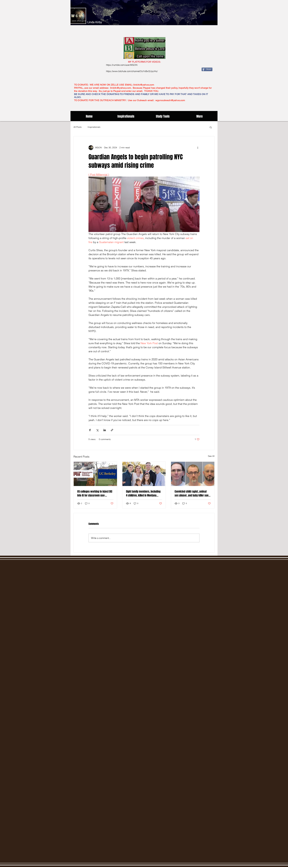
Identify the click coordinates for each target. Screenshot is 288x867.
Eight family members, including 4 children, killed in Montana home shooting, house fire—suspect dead (143, 493)
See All (211, 456)
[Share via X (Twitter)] (97, 430)
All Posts (78, 127)
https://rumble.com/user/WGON (121, 65)
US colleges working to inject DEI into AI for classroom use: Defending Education (94, 493)
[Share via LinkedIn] (104, 430)
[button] (210, 127)
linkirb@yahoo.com (143, 84)
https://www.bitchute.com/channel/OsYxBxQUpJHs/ (132, 71)
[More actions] (198, 147)
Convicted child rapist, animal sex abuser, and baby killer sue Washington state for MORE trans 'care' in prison (192, 493)
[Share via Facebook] (89, 430)
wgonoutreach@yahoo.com (170, 100)
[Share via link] (112, 430)
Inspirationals (94, 127)
